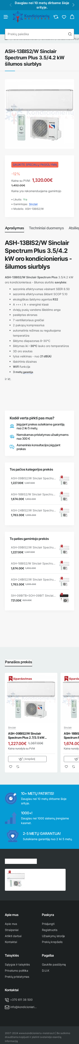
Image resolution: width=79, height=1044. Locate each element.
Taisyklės (12, 955)
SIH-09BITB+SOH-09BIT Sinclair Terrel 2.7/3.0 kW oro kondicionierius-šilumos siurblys (33, 595)
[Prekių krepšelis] (72, 17)
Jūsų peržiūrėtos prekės (21, 861)
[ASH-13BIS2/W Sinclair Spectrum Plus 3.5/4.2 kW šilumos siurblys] (16, 880)
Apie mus (11, 915)
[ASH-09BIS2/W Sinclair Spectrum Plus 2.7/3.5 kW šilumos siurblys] (64, 481)
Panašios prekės (18, 662)
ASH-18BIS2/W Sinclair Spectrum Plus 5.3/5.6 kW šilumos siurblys (33, 494)
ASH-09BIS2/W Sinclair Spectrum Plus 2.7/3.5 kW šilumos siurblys (33, 478)
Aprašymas (14, 228)
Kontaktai (12, 990)
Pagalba (48, 955)
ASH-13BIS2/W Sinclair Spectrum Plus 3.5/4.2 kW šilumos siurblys (43, 875)
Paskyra (48, 915)
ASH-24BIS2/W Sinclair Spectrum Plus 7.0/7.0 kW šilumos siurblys (33, 510)
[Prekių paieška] (70, 34)
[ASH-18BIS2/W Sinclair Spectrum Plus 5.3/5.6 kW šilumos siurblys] (64, 497)
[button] (27, 759)
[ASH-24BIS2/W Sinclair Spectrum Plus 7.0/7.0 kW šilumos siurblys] (64, 513)
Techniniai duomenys (46, 228)
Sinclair (33, 204)
